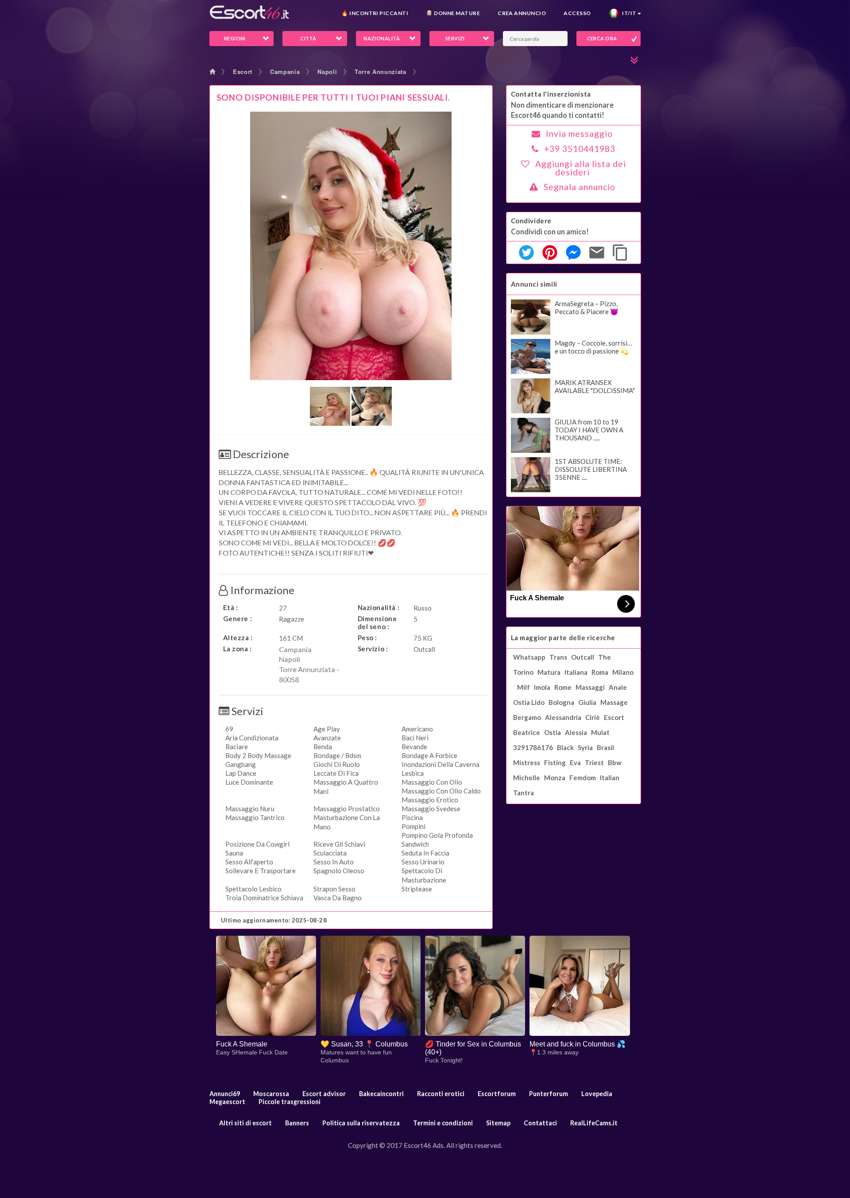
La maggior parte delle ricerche (563, 638)
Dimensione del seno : (377, 622)
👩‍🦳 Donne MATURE (453, 13)
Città (308, 38)
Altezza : (238, 638)
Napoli (327, 71)
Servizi (455, 38)
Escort (242, 71)
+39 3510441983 (579, 149)
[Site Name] (249, 12)
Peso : (368, 638)
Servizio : (373, 649)
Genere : (237, 618)
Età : (230, 607)
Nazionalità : (379, 607)
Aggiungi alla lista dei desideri (580, 168)
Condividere (531, 221)
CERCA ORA (602, 38)
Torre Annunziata (380, 71)
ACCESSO (577, 13)
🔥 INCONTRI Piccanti (374, 13)
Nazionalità (381, 38)
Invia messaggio (579, 133)
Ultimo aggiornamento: (274, 920)
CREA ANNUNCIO (522, 13)
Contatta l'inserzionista (551, 94)
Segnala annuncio (579, 187)
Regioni (235, 38)
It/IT (628, 13)
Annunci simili (534, 284)
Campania (285, 71)
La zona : (237, 649)
